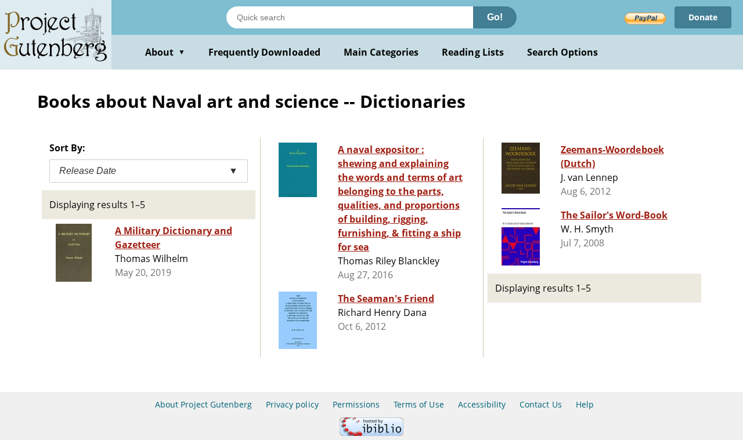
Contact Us (540, 404)
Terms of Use (418, 404)
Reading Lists (473, 52)
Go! (495, 17)
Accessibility (482, 404)
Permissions (356, 404)
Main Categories (381, 52)
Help (585, 404)
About (165, 52)
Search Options (562, 52)
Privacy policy (292, 404)
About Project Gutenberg (203, 404)
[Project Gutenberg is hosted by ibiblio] (371, 432)
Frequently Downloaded (264, 52)
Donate (702, 17)
